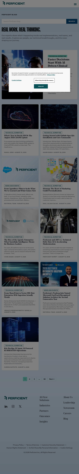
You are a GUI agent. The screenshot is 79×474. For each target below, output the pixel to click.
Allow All (41, 86)
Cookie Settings (16, 80)
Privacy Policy (51, 75)
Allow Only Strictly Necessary (44, 80)
